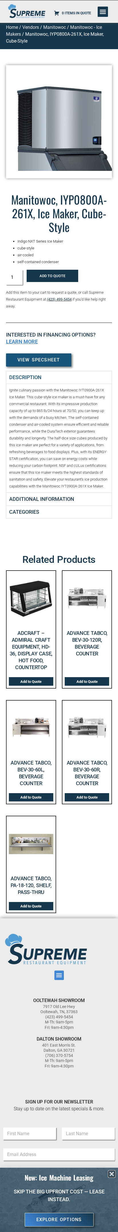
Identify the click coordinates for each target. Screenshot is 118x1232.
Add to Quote (52, 276)
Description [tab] (25, 377)
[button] (103, 12)
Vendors (30, 27)
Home (12, 27)
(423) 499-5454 (59, 299)
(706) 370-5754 (59, 1055)
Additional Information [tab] (41, 499)
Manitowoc (54, 27)
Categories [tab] (24, 512)
